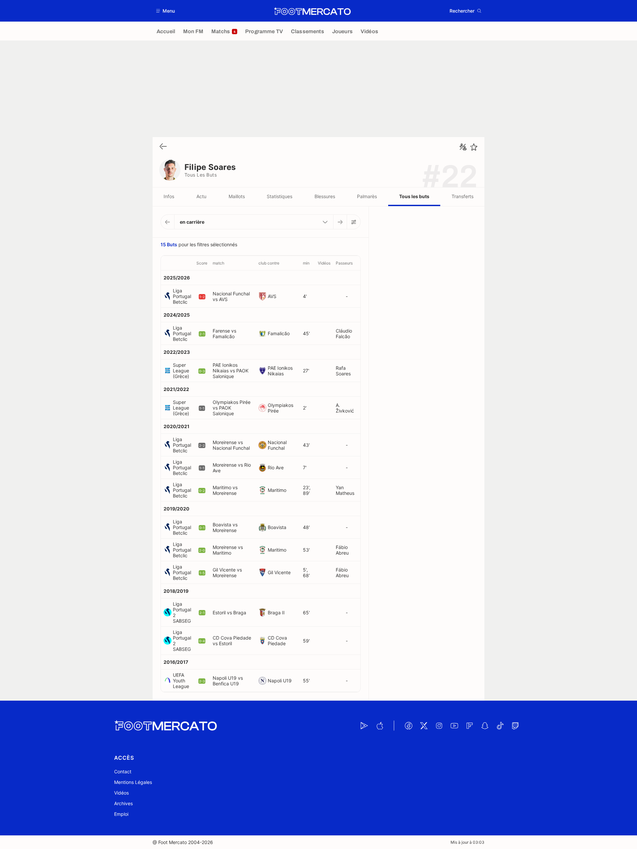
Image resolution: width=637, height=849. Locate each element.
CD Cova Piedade (277, 640)
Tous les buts (414, 196)
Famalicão (279, 333)
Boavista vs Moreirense (225, 527)
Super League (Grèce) (181, 370)
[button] (166, 10)
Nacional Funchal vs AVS (231, 296)
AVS (272, 296)
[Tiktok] (500, 726)
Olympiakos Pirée (280, 408)
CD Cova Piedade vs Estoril (232, 640)
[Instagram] (439, 726)
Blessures (325, 196)
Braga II (276, 612)
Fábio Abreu (342, 550)
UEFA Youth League (181, 680)
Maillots (237, 196)
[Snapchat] (485, 726)
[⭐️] (474, 147)
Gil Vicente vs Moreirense (227, 572)
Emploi (121, 814)
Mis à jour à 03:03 (467, 842)
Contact (122, 771)
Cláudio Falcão (344, 333)
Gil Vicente (279, 572)
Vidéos (121, 793)
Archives (123, 803)
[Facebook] (408, 726)
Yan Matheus (345, 490)
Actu (201, 196)
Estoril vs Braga (229, 612)
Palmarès (367, 196)
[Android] (364, 726)
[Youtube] (454, 726)
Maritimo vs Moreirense (225, 490)
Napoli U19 (280, 680)
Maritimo (277, 490)
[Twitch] (515, 726)
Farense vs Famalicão (224, 333)
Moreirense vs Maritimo (228, 550)
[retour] (163, 146)
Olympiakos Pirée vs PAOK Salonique (231, 407)
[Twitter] (424, 726)
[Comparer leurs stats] (463, 147)
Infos (169, 196)
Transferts (462, 196)
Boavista (277, 527)
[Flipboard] (469, 726)
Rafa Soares (343, 370)
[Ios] (380, 726)
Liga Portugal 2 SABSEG (182, 612)
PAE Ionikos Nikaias (280, 370)
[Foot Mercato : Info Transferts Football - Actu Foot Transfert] (312, 11)
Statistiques (279, 196)
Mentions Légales (133, 782)
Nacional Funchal (277, 445)
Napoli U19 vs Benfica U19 (228, 680)
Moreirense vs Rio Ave (232, 467)
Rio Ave (276, 467)
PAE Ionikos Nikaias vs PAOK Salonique (230, 370)
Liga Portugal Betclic (182, 296)
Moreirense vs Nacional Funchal (231, 445)
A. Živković (345, 408)
